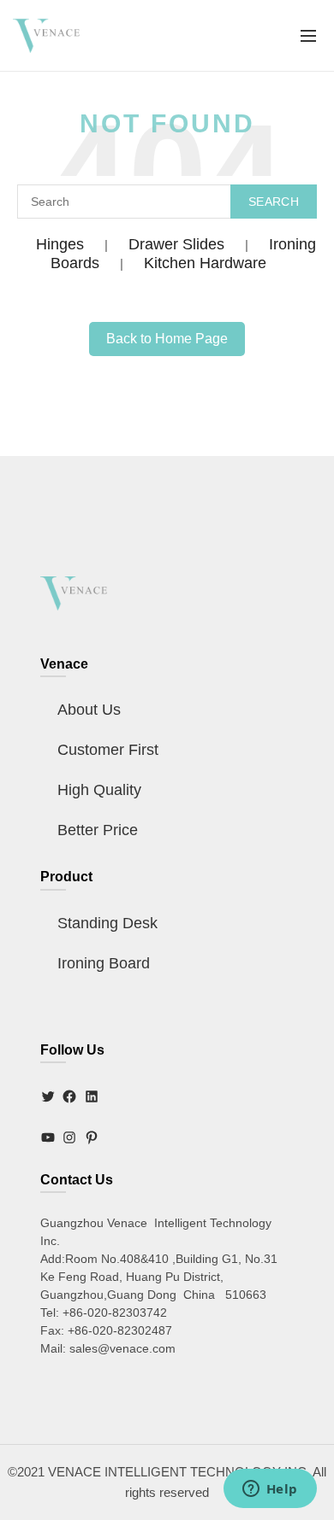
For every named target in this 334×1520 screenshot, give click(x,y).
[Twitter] (48, 1096)
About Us (89, 709)
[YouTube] (48, 1137)
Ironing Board (103, 963)
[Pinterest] (91, 1137)
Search (273, 201)
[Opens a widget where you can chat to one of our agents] (270, 1490)
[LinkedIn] (91, 1096)
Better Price (97, 830)
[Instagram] (69, 1137)
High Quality (99, 789)
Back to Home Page (167, 338)
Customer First (107, 749)
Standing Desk (107, 923)
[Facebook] (69, 1096)
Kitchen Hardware (205, 263)
